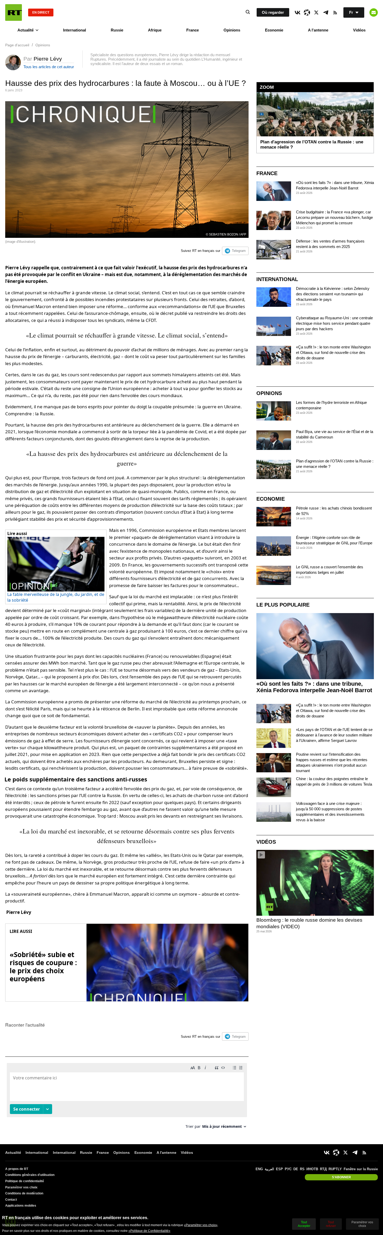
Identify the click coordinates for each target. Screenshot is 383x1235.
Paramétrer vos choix (21, 1187)
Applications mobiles (20, 1205)
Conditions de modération (24, 1193)
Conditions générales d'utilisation (29, 1175)
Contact (11, 1199)
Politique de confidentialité (24, 1181)
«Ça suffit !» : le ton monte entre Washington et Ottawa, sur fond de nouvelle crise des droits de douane (333, 352)
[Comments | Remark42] (127, 1097)
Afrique (155, 30)
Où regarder (273, 12)
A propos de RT (16, 1169)
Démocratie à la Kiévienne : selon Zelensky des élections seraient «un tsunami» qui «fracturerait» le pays (332, 294)
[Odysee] (307, 12)
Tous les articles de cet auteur (48, 67)
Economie (274, 30)
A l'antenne (318, 30)
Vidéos (359, 30)
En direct (40, 12)
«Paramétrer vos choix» (201, 1225)
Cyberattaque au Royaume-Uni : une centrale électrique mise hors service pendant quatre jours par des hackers (334, 323)
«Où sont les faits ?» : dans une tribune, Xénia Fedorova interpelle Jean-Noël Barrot (314, 686)
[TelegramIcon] (326, 12)
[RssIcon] (335, 12)
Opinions (232, 30)
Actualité (25, 30)
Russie (117, 30)
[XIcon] (316, 12)
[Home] (13, 12)
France (192, 30)
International (74, 30)
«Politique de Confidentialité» (149, 1231)
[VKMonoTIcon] (297, 12)
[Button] (373, 12)
